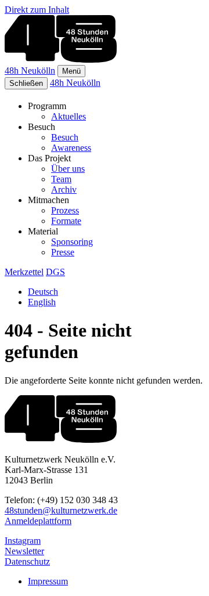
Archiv (64, 189)
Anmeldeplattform (38, 521)
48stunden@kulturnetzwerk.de (61, 510)
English (42, 302)
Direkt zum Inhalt (37, 10)
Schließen (26, 83)
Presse (62, 252)
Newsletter (24, 551)
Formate (66, 221)
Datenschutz (27, 561)
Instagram (23, 541)
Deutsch (43, 292)
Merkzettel (24, 272)
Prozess (65, 210)
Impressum (48, 581)
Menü (71, 71)
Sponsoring (72, 242)
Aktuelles (68, 116)
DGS (55, 272)
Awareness (71, 148)
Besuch (64, 137)
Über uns (68, 169)
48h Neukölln (30, 70)
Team (61, 179)
